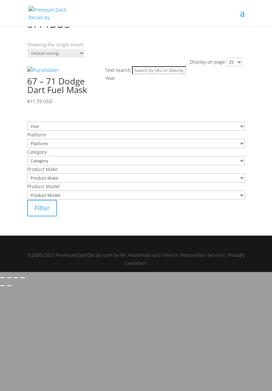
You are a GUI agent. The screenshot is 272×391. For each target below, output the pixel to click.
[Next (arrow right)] (9, 286)
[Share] (16, 278)
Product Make (42, 78)
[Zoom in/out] (2, 278)
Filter (42, 207)
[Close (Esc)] (22, 278)
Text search (40, 44)
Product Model (43, 87)
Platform (36, 61)
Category (37, 70)
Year (32, 52)
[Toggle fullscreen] (9, 278)
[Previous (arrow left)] (2, 286)
